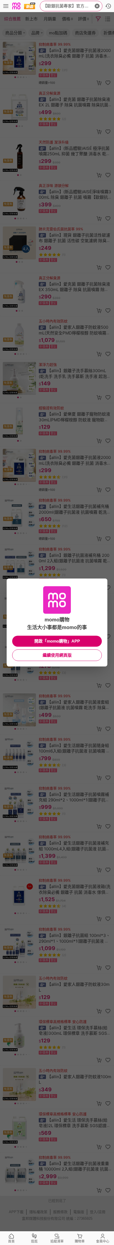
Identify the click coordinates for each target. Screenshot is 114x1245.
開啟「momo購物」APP (57, 641)
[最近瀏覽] (108, 6)
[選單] (6, 6)
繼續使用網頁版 (57, 655)
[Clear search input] (97, 6)
